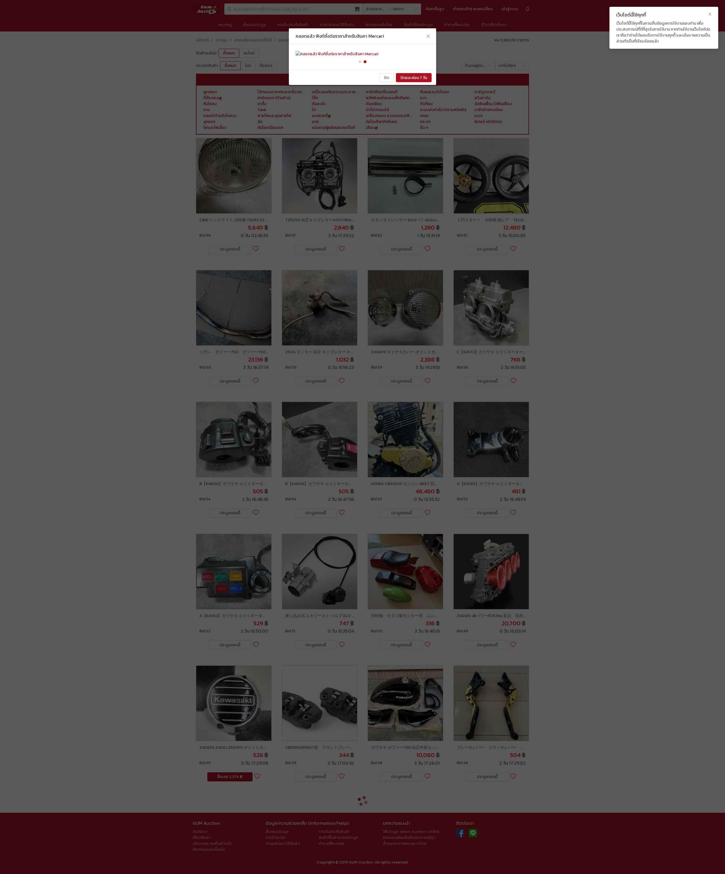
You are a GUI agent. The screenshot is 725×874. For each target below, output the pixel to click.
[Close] (428, 36)
